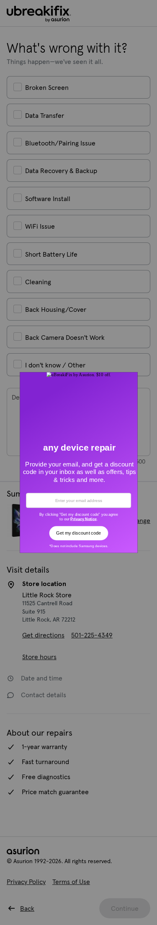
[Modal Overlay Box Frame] (78, 462)
